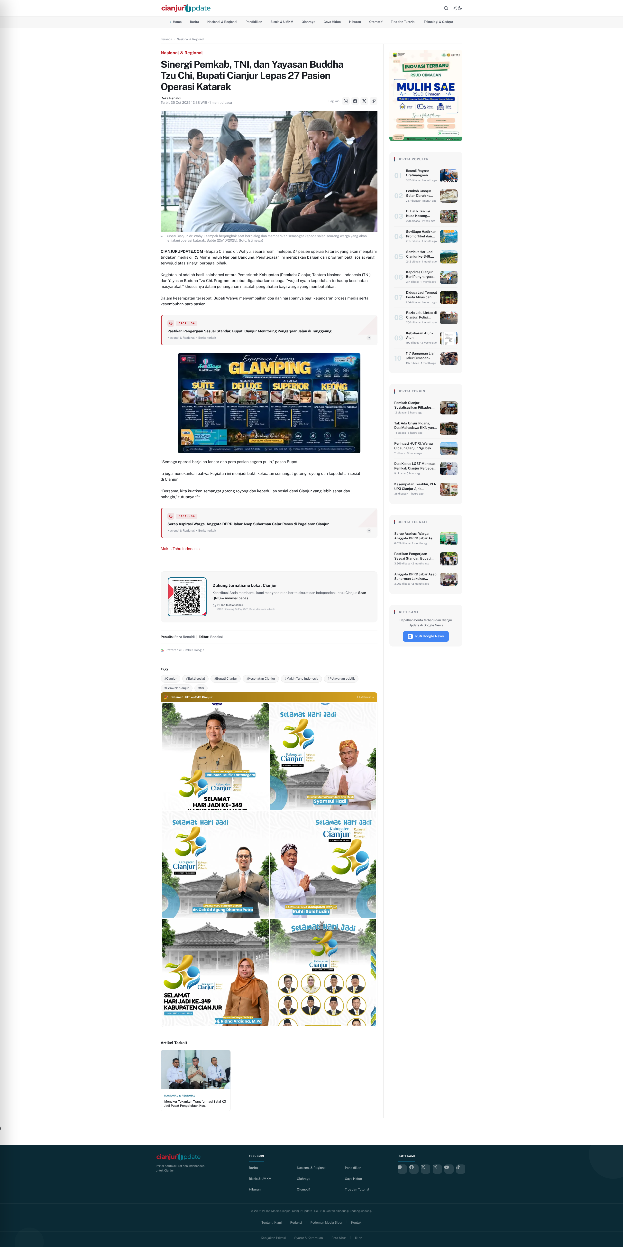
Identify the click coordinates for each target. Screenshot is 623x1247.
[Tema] (457, 8)
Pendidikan (254, 22)
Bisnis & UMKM (281, 22)
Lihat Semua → (365, 697)
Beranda (166, 39)
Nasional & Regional (222, 22)
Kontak (356, 1222)
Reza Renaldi (171, 98)
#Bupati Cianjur (225, 678)
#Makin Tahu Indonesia (301, 678)
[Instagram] (437, 1169)
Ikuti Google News (429, 636)
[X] (10, 630)
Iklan (358, 1238)
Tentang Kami (272, 1222)
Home (177, 22)
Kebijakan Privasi (273, 1238)
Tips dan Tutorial (403, 22)
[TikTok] (460, 1169)
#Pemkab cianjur (176, 688)
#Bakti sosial (195, 678)
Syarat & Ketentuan (308, 1238)
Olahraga (308, 22)
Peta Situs (339, 1238)
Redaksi (296, 1222)
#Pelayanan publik (341, 678)
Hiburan (355, 22)
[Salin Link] (10, 642)
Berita (194, 22)
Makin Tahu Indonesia (181, 548)
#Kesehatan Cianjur (260, 678)
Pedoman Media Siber (327, 1222)
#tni (201, 688)
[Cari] (446, 8)
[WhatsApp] (10, 605)
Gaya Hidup (332, 22)
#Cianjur (170, 678)
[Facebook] (10, 617)
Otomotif (376, 22)
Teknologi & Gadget (438, 22)
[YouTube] (449, 1169)
